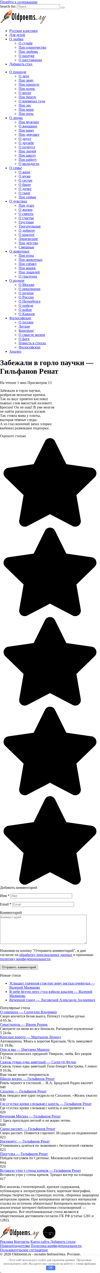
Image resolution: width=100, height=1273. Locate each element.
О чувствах (18, 201)
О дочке (25, 189)
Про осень (27, 89)
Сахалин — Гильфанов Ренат (23, 1091)
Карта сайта (40, 1242)
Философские (20, 318)
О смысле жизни (32, 335)
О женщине (28, 126)
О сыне (24, 193)
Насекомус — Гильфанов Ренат (25, 1141)
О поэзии (26, 322)
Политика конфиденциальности (56, 1246)
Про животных (31, 260)
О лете (24, 76)
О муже (25, 176)
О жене (24, 172)
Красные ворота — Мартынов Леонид (30, 1037)
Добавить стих (21, 64)
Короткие (26, 330)
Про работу (28, 160)
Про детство (28, 243)
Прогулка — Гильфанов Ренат (24, 1154)
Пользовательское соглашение (24, 1250)
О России (26, 297)
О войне (25, 310)
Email (5, 904)
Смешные (26, 247)
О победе (26, 305)
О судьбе (26, 43)
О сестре (25, 180)
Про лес (25, 105)
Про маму (26, 130)
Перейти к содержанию (18, 2)
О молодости (29, 164)
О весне (25, 93)
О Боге (24, 339)
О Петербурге (29, 301)
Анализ (15, 351)
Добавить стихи (63, 1242)
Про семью (27, 197)
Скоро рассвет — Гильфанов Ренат (27, 1129)
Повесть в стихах (32, 343)
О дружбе (26, 143)
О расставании (30, 60)
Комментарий (11, 913)
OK (51, 1268)
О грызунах (28, 276)
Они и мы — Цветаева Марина (25, 1049)
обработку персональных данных (45, 955)
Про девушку (29, 134)
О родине (16, 280)
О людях (16, 118)
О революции (29, 289)
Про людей (27, 151)
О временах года (32, 101)
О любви (16, 39)
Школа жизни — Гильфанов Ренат (27, 1079)
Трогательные (30, 226)
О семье (15, 168)
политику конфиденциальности (25, 959)
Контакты (22, 1242)
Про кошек (27, 268)
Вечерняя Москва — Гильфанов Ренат (30, 1116)
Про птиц (26, 255)
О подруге (27, 147)
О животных (19, 251)
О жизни (26, 210)
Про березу (27, 97)
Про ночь (26, 114)
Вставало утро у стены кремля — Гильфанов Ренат (40, 1170)
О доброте (27, 230)
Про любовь (28, 52)
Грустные (26, 222)
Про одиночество (32, 47)
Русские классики (23, 31)
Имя (5, 896)
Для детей (17, 35)
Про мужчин (29, 122)
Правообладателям (15, 1246)
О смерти (26, 214)
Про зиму (26, 80)
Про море (26, 109)
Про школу (27, 155)
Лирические (28, 239)
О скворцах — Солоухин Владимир (28, 1012)
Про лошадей (29, 272)
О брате (25, 185)
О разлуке (26, 56)
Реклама (6, 1242)
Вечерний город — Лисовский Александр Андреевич (52, 1000)
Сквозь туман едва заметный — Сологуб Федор (38, 1062)
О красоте (26, 235)
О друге (25, 139)
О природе (17, 72)
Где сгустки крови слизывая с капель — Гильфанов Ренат (46, 1104)
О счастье (26, 218)
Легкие (24, 326)
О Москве (26, 285)
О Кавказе (27, 314)
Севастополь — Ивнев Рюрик (24, 1024)
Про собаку (28, 264)
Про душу (26, 205)
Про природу (29, 84)
